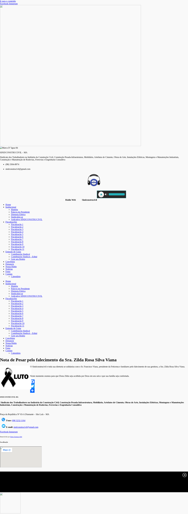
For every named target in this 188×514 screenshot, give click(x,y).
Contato (9, 274)
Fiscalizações (11, 222)
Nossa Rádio (11, 266)
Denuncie (10, 264)
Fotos (8, 271)
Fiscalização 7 (17, 239)
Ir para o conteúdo (8, 1)
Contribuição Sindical (20, 254)
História (14, 209)
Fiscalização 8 (17, 242)
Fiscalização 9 (17, 244)
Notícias (9, 269)
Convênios (10, 261)
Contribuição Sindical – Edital (24, 256)
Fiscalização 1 (17, 224)
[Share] (94, 390)
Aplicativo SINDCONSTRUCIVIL (26, 219)
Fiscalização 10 (17, 247)
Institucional (11, 207)
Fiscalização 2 (17, 227)
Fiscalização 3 (17, 229)
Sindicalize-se (17, 217)
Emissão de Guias (13, 252)
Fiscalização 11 (17, 249)
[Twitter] (94, 386)
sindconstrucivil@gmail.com (25, 427)
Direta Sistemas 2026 (16, 437)
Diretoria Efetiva (18, 214)
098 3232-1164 (18, 420)
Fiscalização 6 (17, 237)
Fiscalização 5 (17, 234)
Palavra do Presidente (20, 212)
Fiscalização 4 (17, 232)
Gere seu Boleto (18, 259)
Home (8, 204)
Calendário (16, 276)
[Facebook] (94, 382)
